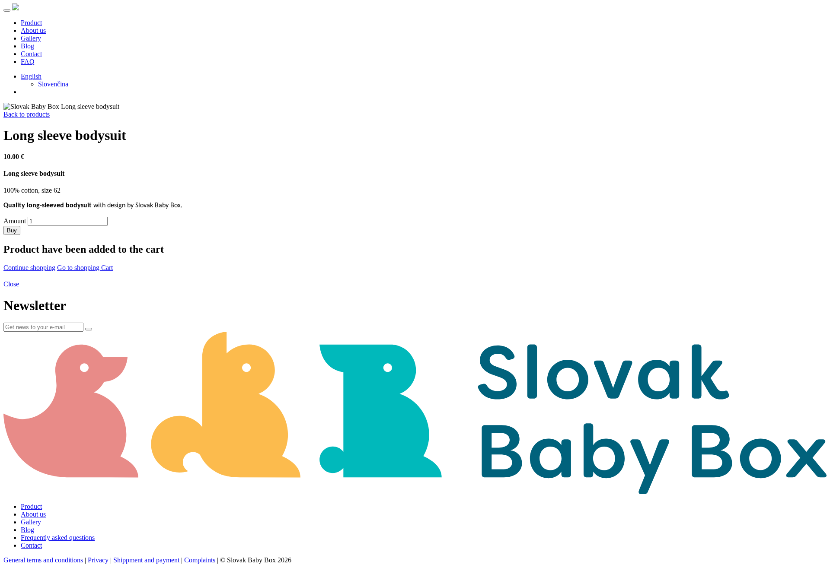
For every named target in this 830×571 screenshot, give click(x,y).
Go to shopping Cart (85, 267)
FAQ (28, 61)
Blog (27, 46)
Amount (14, 221)
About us (33, 30)
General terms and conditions (43, 560)
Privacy (98, 560)
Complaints (199, 560)
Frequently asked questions (58, 537)
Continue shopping (29, 267)
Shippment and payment (146, 560)
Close (11, 284)
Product (31, 22)
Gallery (31, 38)
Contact (31, 53)
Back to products (26, 114)
